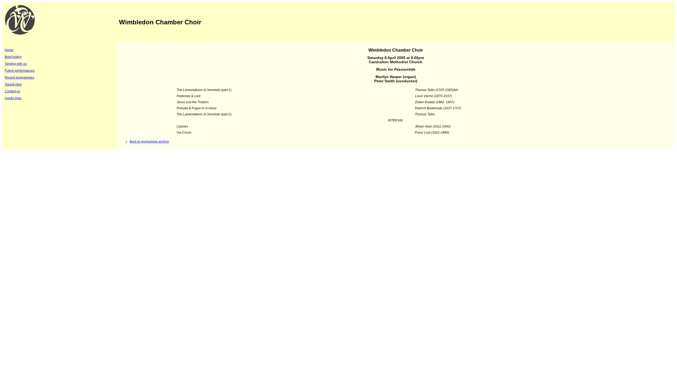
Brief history (13, 57)
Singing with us (16, 64)
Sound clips (13, 84)
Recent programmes (19, 77)
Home (9, 50)
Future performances (20, 70)
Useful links (13, 98)
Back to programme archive (149, 141)
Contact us (12, 91)
